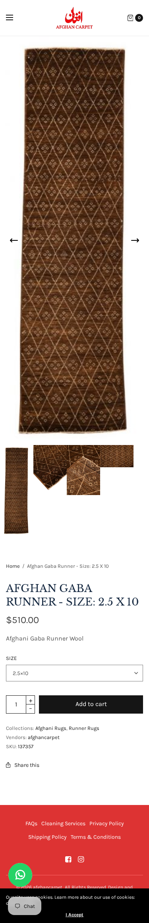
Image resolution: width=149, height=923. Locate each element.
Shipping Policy (47, 837)
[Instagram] (81, 859)
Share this (26, 765)
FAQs (31, 823)
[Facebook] (68, 859)
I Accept (74, 914)
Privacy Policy (106, 823)
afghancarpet (44, 737)
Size (11, 658)
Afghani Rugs (50, 728)
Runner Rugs (84, 728)
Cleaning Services (63, 823)
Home (13, 566)
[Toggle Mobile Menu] (14, 18)
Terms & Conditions (96, 837)
